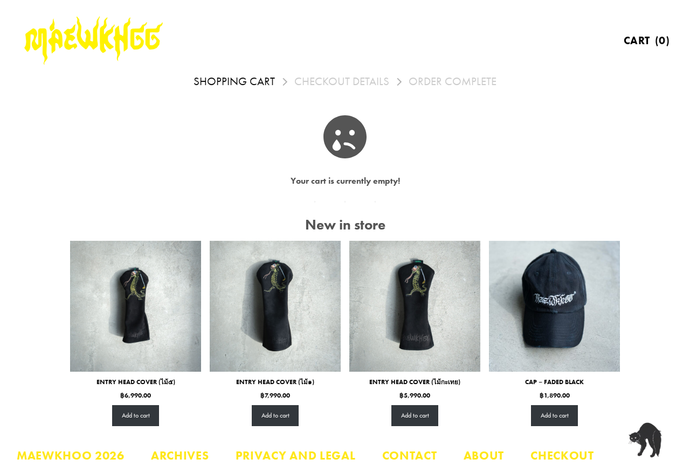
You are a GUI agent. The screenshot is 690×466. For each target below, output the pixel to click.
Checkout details (341, 81)
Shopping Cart (234, 81)
